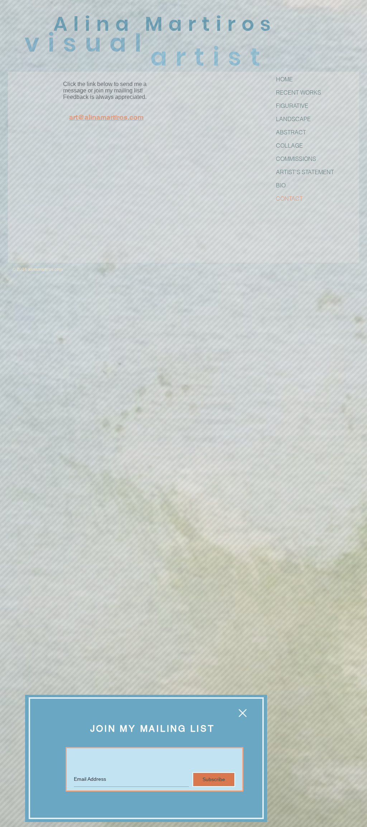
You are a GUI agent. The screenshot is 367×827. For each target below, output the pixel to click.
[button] (243, 713)
